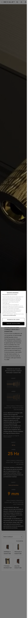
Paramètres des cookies (13, 319)
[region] (13, 309)
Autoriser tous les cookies (13, 323)
